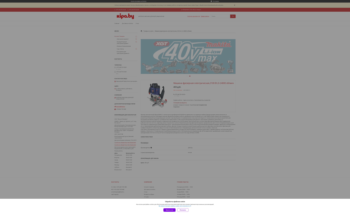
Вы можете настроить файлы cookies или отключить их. (174, 206)
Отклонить (183, 210)
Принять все (169, 210)
